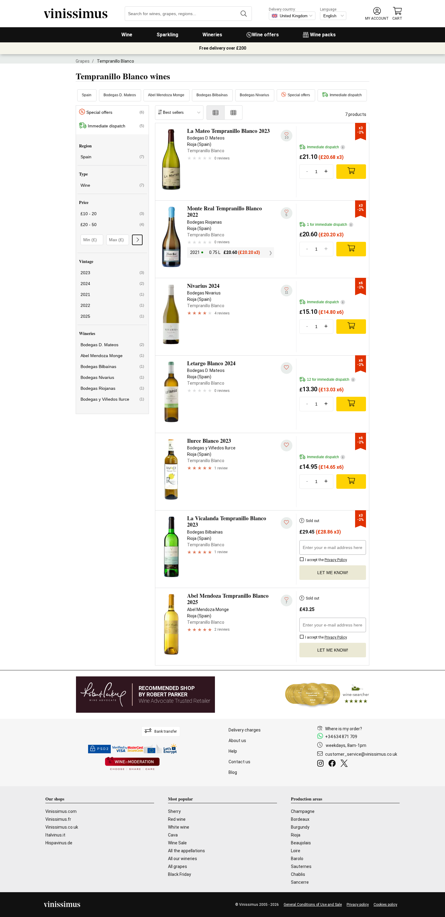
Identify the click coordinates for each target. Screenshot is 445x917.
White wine (178, 827)
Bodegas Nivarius (254, 95)
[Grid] (233, 112)
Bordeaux (300, 819)
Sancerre (300, 882)
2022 (112, 305)
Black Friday (179, 874)
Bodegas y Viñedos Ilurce (112, 399)
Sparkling (167, 35)
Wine (126, 35)
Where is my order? (343, 728)
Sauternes (301, 866)
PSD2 (103, 749)
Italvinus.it (55, 835)
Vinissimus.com (61, 811)
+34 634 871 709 (341, 736)
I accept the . (326, 560)
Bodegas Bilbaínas (212, 95)
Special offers (299, 95)
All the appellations (186, 850)
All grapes (177, 866)
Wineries (212, 35)
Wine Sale (177, 842)
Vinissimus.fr (58, 819)
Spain (86, 95)
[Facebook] (333, 764)
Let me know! (332, 572)
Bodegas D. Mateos (120, 95)
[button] (377, 14)
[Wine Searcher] (327, 694)
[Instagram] (321, 764)
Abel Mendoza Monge (166, 95)
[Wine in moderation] (132, 764)
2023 (112, 272)
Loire (295, 850)
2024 (112, 283)
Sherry (174, 811)
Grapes (83, 61)
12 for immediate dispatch (330, 379)
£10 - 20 (112, 213)
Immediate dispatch (346, 95)
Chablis (298, 874)
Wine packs (323, 35)
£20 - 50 (112, 224)
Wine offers (265, 35)
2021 (112, 294)
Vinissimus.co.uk (61, 827)
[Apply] (137, 240)
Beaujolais (301, 842)
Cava (173, 835)
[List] (215, 112)
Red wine (177, 819)
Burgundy (300, 827)
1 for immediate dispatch (329, 224)
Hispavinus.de (58, 842)
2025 (112, 316)
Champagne (303, 811)
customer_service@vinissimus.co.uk (361, 754)
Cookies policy (385, 904)
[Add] (351, 171)
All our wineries (182, 858)
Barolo (297, 858)
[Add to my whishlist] (286, 368)
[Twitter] (345, 764)
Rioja (295, 835)
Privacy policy (358, 904)
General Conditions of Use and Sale (313, 904)
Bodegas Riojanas (112, 388)
